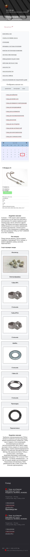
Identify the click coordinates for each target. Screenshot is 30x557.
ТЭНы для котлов (11, 120)
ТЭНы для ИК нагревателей (14, 128)
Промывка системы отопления (11, 46)
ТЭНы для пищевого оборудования (16, 103)
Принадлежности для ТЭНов (10, 59)
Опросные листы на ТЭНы (10, 63)
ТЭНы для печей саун (12, 99)
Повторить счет (7, 34)
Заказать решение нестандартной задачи (14, 79)
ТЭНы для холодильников (13, 107)
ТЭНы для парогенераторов (14, 132)
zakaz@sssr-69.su (9, 507)
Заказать (7, 192)
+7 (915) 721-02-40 (9, 505)
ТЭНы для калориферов (13, 111)
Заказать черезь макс (10, 31)
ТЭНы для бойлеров (11, 94)
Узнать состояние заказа (10, 38)
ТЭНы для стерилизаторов (13, 136)
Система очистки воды (9, 54)
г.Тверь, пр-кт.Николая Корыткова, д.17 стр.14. (17, 550)
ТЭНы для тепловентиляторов (15, 115)
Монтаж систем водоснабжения (12, 50)
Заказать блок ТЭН (7, 71)
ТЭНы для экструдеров (12, 124)
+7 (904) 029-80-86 (9, 503)
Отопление (5, 42)
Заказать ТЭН (6, 67)
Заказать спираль (7, 75)
